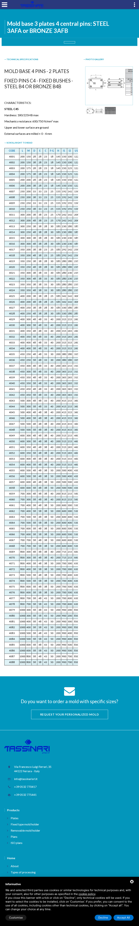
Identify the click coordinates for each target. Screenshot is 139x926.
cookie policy (87, 894)
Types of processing (23, 872)
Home (11, 858)
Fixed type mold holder (25, 824)
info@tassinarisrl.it (25, 779)
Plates (14, 818)
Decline (103, 917)
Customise (16, 917)
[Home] (31, 4)
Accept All (123, 917)
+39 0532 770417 (25, 786)
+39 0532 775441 (25, 794)
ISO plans (16, 842)
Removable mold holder (25, 830)
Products (13, 810)
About (15, 866)
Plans (14, 836)
